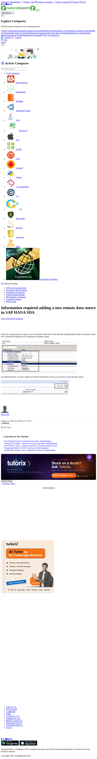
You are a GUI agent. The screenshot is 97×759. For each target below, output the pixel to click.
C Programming (22, 187)
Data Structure (22, 83)
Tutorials (7, 38)
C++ (18, 196)
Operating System (23, 111)
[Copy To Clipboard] (2, 424)
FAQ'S (9, 728)
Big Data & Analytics (20, 33)
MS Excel (23, 131)
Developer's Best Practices (16, 290)
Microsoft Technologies (38, 33)
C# (20, 209)
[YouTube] (6, 4)
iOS (17, 140)
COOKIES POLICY (14, 725)
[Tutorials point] (18, 10)
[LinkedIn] (9, 4)
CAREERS (10, 712)
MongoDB (20, 219)
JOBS (8, 714)
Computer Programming (35, 31)
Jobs (5, 40)
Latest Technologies (62, 33)
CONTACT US (12, 716)
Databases (22, 31)
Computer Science (82, 31)
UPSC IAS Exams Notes (16, 288)
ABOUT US (11, 707)
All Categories (13, 73)
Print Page (8, 481)
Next (13, 484)
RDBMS (19, 101)
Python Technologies (9, 31)
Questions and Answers (15, 292)
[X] (4, 4)
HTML (19, 149)
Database (19, 319)
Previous (6, 484)
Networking (21, 92)
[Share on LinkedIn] (5, 424)
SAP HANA (10, 319)
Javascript (20, 237)
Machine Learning (77, 33)
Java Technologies (67, 31)
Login (3, 42)
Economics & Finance (49, 279)
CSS (18, 159)
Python (19, 177)
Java (18, 120)
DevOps (51, 33)
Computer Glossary (14, 299)
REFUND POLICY (14, 723)
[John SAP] (5, 412)
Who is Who (11, 301)
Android (19, 168)
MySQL (19, 228)
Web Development (52, 31)
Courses (18, 38)
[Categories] (38, 10)
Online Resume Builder (15, 295)
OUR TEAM (11, 709)
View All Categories (51, 35)
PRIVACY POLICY (14, 721)
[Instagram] (11, 4)
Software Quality (16, 35)
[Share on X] (8, 424)
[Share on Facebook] (3, 424)
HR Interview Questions (16, 297)
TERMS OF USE (13, 718)
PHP (18, 247)
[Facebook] (1, 4)
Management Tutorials (32, 35)
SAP (3, 319)
